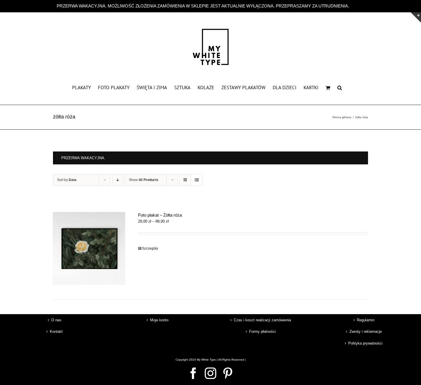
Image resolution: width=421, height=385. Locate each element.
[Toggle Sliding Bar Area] (416, 17)
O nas (56, 320)
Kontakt (56, 331)
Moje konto (159, 320)
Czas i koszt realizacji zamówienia (262, 320)
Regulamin (365, 320)
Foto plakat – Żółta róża (160, 215)
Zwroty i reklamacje (365, 331)
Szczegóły (150, 248)
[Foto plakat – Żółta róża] (89, 248)
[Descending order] (117, 180)
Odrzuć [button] (357, 5)
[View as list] (196, 180)
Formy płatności (262, 331)
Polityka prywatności (365, 343)
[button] (339, 87)
